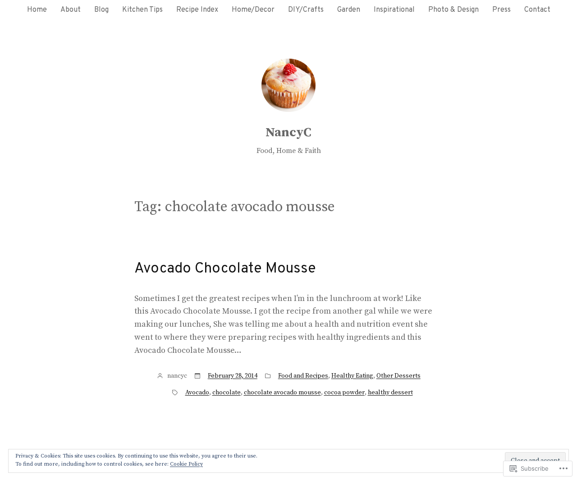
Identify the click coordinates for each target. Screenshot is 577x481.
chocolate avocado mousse (282, 392)
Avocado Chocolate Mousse (225, 269)
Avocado (197, 392)
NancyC (288, 132)
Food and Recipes (303, 376)
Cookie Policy (186, 464)
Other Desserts (398, 376)
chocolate (226, 392)
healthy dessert (390, 392)
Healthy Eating (352, 376)
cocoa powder (344, 392)
